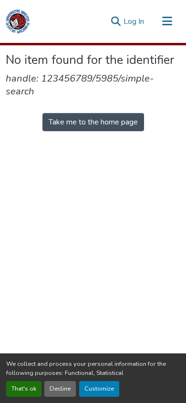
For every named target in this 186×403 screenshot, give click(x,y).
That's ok (23, 388)
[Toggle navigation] (167, 21)
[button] (18, 21)
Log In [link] (134, 21)
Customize (99, 388)
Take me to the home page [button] (93, 122)
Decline (60, 388)
